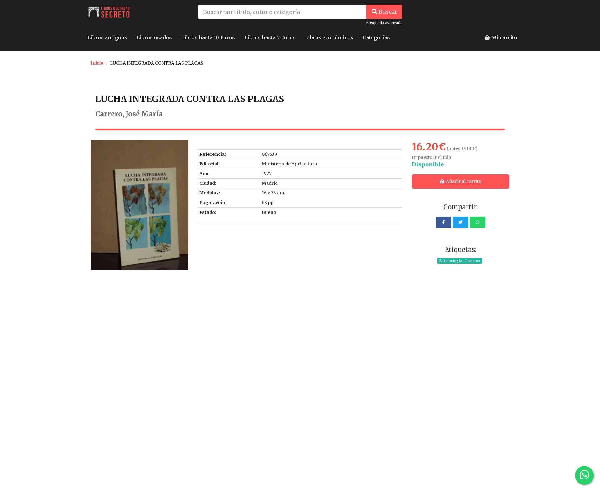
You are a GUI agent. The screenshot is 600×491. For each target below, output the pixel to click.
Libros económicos (329, 37)
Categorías (376, 37)
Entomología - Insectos (459, 261)
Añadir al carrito (463, 181)
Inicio (97, 63)
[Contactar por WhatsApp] (584, 475)
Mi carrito (503, 37)
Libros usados (154, 37)
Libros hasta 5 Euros (270, 37)
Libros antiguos (107, 37)
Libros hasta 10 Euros (208, 37)
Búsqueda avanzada (384, 23)
